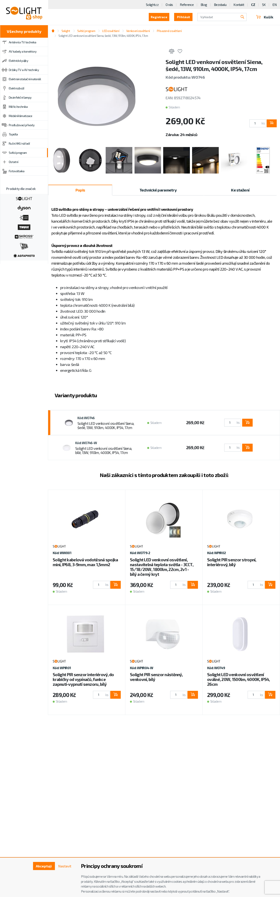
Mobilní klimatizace (20, 116)
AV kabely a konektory (22, 51)
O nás (169, 5)
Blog (204, 5)
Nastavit (64, 866)
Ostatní (13, 162)
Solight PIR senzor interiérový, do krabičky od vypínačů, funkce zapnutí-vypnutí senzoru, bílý (83, 679)
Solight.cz (152, 5)
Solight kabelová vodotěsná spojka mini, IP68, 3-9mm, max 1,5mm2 (85, 562)
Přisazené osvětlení (169, 31)
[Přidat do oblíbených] (180, 52)
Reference (187, 5)
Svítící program (18, 152)
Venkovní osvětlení (138, 31)
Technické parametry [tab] (158, 190)
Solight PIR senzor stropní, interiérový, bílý (231, 562)
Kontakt (238, 5)
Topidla (13, 134)
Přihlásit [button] (183, 17)
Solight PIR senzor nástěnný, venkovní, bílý (156, 677)
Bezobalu (220, 5)
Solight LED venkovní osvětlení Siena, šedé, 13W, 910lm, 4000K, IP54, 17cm (105, 425)
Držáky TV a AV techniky (24, 70)
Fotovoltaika (16, 171)
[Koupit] (272, 123)
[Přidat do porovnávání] (171, 52)
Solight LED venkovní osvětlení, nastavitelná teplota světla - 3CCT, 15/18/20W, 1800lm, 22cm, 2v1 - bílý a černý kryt (161, 567)
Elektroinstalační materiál (25, 79)
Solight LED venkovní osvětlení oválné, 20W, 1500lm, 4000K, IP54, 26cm (238, 679)
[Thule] (24, 227)
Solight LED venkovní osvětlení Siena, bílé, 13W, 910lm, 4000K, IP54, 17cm (103, 450)
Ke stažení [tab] (240, 190)
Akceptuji (44, 866)
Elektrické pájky (18, 60)
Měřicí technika (18, 106)
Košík (268, 17)
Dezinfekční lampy (20, 97)
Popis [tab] (80, 190)
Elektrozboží (16, 88)
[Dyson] (24, 208)
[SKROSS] (24, 236)
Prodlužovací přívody (21, 125)
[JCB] (24, 246)
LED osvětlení (110, 31)
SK (264, 5)
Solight (65, 31)
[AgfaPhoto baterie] (24, 255)
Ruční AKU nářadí (19, 143)
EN (274, 5)
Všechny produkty (24, 31)
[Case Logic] (24, 217)
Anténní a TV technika (22, 42)
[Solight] (24, 198)
